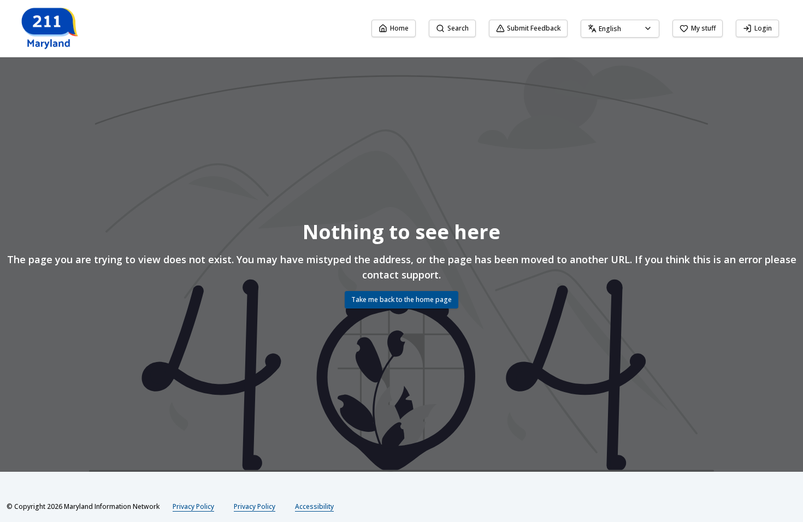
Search (458, 28)
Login (763, 28)
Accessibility (314, 506)
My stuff (703, 28)
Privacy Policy (193, 506)
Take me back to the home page (401, 299)
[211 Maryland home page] (50, 28)
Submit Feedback (533, 28)
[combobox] (620, 29)
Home (399, 28)
